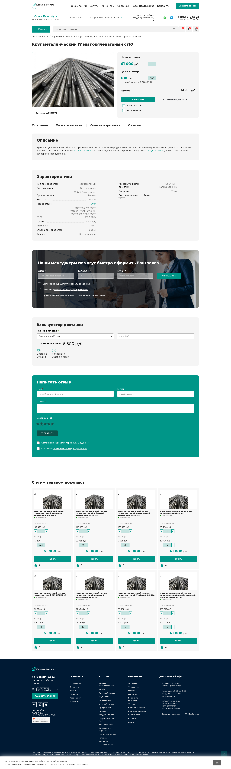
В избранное (133, 106)
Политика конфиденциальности (44, 714)
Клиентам (107, 6)
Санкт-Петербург (45, 16)
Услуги (94, 6)
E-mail (121, 389)
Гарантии (132, 694)
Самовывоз (133, 687)
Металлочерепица (107, 734)
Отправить (169, 276)
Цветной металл (106, 704)
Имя (40, 389)
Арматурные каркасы (105, 729)
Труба (102, 689)
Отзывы (134, 125)
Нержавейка (105, 700)
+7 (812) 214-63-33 (187, 16)
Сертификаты (134, 715)
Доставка (132, 683)
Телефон (84, 271)
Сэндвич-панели (106, 715)
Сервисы (123, 6)
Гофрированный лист (106, 719)
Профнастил (105, 707)
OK (217, 763)
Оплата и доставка (105, 125)
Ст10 (93, 204)
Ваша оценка (44, 418)
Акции (131, 722)
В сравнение (133, 110)
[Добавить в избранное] (35, 491)
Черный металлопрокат (106, 684)
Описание (40, 125)
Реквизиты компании (133, 699)
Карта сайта (38, 710)
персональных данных (78, 284)
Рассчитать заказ (143, 6)
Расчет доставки (47, 331)
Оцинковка (104, 697)
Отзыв (41, 401)
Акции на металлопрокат (106, 742)
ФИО (42, 271)
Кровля (102, 711)
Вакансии (132, 718)
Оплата (131, 690)
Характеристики (69, 125)
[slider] (45, 424)
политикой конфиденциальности (71, 290)
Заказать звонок (187, 6)
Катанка (103, 738)
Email (121, 271)
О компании (79, 6)
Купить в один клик (175, 99)
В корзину (138, 99)
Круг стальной (156, 150)
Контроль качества (137, 711)
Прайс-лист (76, 18)
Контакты (163, 6)
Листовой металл (107, 693)
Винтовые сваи (106, 724)
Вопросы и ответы (136, 707)
